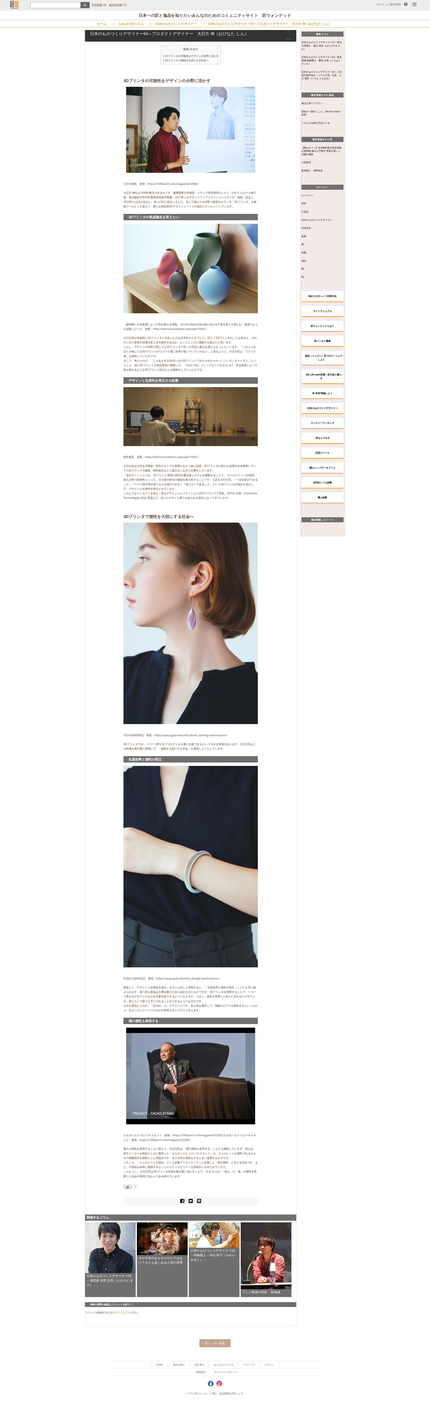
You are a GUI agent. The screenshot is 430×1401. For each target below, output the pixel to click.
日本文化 (306, 227)
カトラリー (307, 195)
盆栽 (304, 236)
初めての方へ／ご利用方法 (322, 296)
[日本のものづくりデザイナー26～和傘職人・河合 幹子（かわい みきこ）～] (214, 1235)
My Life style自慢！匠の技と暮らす (324, 376)
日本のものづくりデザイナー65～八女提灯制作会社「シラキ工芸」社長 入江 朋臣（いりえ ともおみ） (322, 75)
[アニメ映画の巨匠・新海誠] (266, 1255)
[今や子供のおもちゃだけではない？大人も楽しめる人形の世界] (162, 1238)
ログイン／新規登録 (389, 4)
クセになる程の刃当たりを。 (317, 122)
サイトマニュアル (322, 311)
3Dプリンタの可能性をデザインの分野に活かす (191, 56)
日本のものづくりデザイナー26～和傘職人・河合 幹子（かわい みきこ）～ (212, 1255)
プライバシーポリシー (226, 1372)
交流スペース (322, 452)
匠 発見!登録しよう (322, 393)
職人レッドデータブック (322, 467)
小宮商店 (306, 162)
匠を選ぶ (199, 1364)
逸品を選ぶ (179, 1364)
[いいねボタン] (127, 1186)
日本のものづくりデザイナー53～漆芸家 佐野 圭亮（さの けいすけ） (110, 1280)
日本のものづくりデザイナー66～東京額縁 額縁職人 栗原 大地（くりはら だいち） (322, 60)
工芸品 (305, 211)
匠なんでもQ (322, 437)
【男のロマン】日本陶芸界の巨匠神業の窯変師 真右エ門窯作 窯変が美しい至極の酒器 (321, 151)
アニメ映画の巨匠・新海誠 (261, 1292)
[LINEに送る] (199, 1201)
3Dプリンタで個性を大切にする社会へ (186, 60)
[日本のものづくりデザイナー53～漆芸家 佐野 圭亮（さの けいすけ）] (110, 1247)
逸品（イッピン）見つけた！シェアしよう (324, 357)
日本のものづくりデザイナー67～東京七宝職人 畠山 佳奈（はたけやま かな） (322, 45)
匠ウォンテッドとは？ (322, 326)
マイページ (249, 1364)
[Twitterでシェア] (190, 1201)
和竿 (304, 203)
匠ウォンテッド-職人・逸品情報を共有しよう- (219, 1393)
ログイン (118, 1312)
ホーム (102, 23)
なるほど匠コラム (131, 23)
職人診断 (322, 497)
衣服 (304, 252)
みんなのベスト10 (223, 1364)
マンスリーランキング (322, 422)
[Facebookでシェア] (182, 1201)
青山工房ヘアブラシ (312, 103)
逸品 (304, 260)
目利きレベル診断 (322, 482)
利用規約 (200, 1372)
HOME (159, 1364)
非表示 (193, 49)
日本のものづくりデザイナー (176, 23)
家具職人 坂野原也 (312, 170)
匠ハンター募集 (322, 340)
